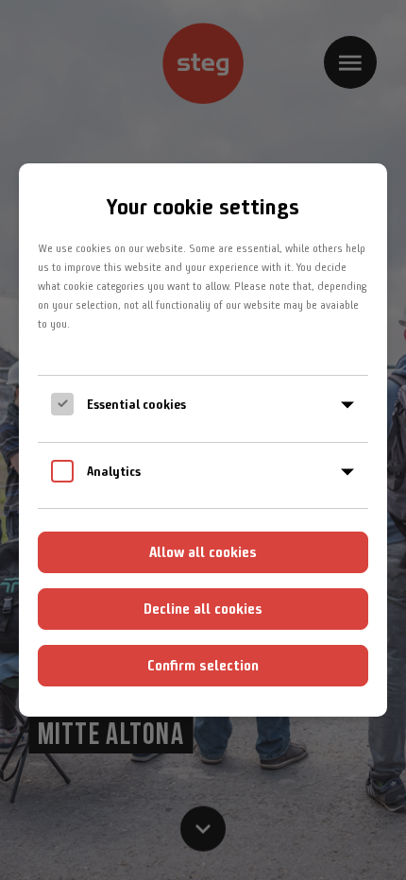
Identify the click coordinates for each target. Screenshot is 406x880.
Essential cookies (136, 404)
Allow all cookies (203, 552)
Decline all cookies (203, 608)
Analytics (114, 471)
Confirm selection (203, 665)
